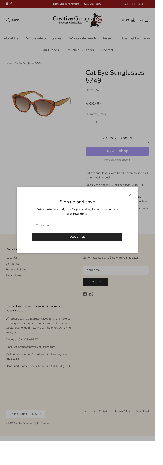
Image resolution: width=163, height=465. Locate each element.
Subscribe (77, 237)
